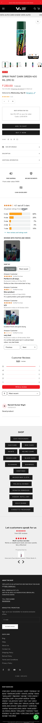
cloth (11, 703)
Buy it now (21, 133)
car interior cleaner (9, 711)
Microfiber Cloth (21, 477)
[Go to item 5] (33, 65)
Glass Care (30, 458)
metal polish (31, 708)
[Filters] (4, 393)
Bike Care (29, 445)
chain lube (6, 691)
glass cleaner (22, 706)
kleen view (18, 703)
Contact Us (6, 649)
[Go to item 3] (19, 65)
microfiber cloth (8, 698)
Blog (3, 638)
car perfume (13, 701)
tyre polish (19, 698)
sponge (24, 696)
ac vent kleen (15, 713)
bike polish (21, 711)
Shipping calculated (17, 89)
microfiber (12, 716)
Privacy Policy (7, 663)
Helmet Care (28, 451)
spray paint (7, 696)
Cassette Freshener (20, 510)
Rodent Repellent (20, 497)
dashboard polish (14, 693)
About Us (5, 645)
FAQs (4, 642)
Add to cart (21, 126)
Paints (11, 451)
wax (25, 701)
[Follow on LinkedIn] (20, 670)
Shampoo (29, 464)
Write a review (21, 387)
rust (29, 701)
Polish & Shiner (21, 484)
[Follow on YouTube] (14, 670)
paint (21, 701)
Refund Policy (7, 656)
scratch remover (17, 691)
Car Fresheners (21, 439)
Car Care (12, 445)
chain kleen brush (27, 713)
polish (26, 691)
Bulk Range (21, 503)
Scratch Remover (21, 490)
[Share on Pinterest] (14, 139)
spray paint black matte (17, 708)
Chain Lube (11, 458)
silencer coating (28, 703)
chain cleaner (33, 696)
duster (36, 693)
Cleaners (12, 464)
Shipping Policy (7, 652)
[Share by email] (17, 139)
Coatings (21, 471)
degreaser (16, 696)
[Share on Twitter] (11, 139)
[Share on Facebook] (8, 139)
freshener (29, 711)
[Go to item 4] (26, 65)
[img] (21, 531)
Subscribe (10, 626)
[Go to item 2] (12, 65)
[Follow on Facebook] (3, 670)
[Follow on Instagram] (9, 670)
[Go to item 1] (5, 65)
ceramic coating (27, 693)
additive (26, 698)
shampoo (33, 691)
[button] (21, 366)
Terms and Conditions (10, 660)
